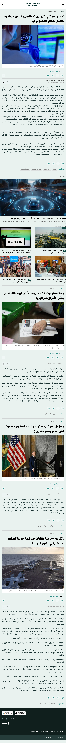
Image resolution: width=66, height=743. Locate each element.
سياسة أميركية (36, 169)
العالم (62, 11)
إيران (39, 526)
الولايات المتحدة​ (52, 11)
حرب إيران (53, 526)
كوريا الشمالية (25, 169)
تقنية (54, 169)
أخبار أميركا (47, 169)
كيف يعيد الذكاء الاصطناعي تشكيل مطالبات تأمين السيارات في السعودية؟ (38, 218)
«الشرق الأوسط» (54, 71)
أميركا (45, 414)
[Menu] (63, 4)
